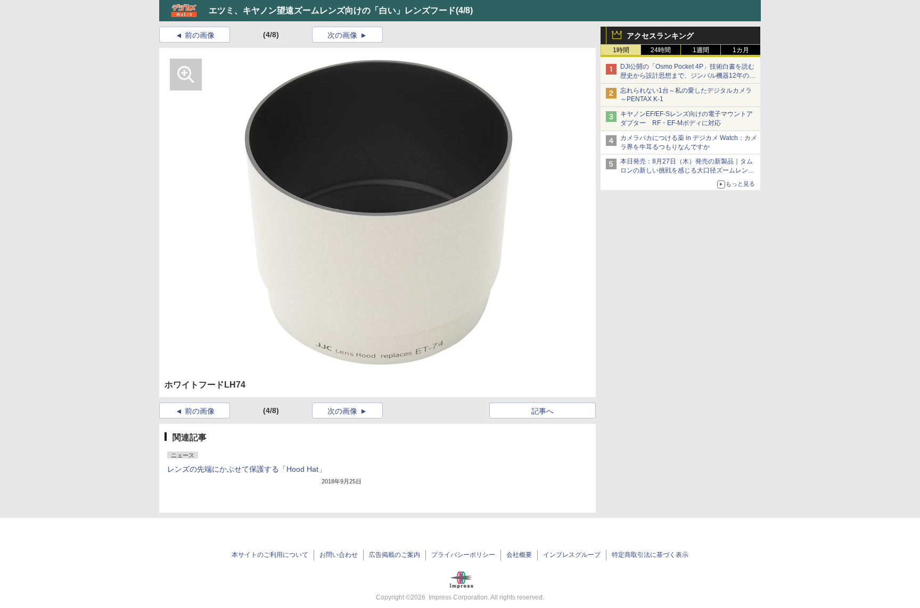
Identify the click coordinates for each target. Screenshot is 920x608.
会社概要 (519, 554)
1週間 (701, 50)
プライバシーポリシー (463, 554)
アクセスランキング (660, 35)
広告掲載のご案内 (394, 554)
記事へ (542, 411)
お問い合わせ (338, 554)
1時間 (621, 50)
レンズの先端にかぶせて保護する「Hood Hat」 (246, 469)
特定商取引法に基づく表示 (650, 554)
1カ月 (741, 50)
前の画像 (200, 35)
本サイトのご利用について (270, 554)
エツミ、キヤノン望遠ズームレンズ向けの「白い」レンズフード (332, 10)
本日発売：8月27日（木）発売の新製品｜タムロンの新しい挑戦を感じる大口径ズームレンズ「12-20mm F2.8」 (687, 170)
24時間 (661, 50)
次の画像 (342, 35)
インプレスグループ (572, 554)
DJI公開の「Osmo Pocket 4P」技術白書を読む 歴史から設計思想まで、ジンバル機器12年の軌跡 (690, 75)
